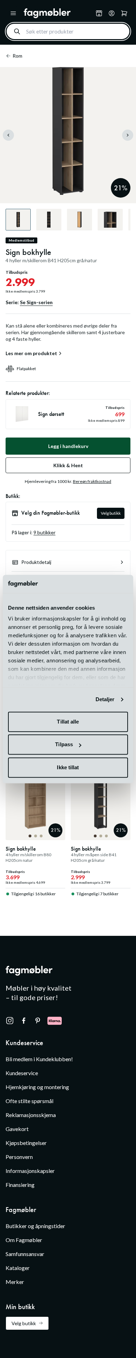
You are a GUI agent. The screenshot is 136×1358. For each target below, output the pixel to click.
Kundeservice (22, 1073)
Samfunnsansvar (25, 1253)
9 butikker (44, 532)
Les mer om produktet (31, 353)
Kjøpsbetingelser (26, 1142)
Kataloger (18, 1267)
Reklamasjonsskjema (31, 1114)
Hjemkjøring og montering (37, 1087)
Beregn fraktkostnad (92, 481)
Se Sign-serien (36, 302)
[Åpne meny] (13, 13)
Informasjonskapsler (30, 1170)
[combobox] (68, 31)
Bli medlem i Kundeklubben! (39, 1059)
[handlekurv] (111, 13)
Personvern (19, 1156)
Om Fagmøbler (24, 1239)
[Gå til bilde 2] (35, 836)
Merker (15, 1281)
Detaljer (105, 700)
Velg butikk (111, 513)
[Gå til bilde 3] (41, 836)
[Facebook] (24, 1020)
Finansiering (20, 1184)
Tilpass (64, 745)
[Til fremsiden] (58, 13)
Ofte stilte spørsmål (29, 1101)
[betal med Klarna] (54, 1020)
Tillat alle (68, 722)
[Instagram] (10, 1020)
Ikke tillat (68, 767)
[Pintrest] (37, 1020)
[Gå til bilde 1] (30, 836)
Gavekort (17, 1128)
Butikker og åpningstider (35, 1226)
